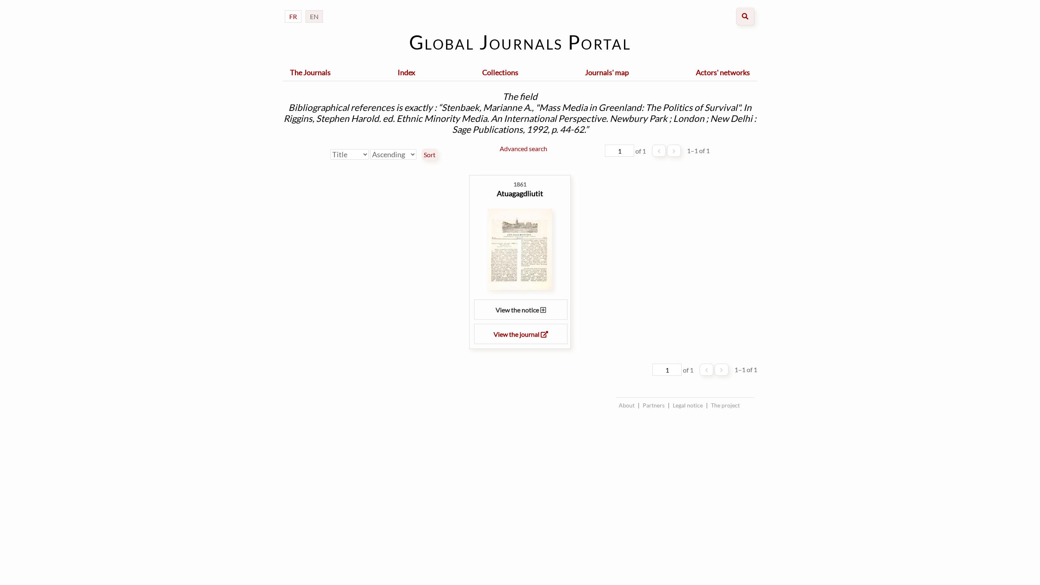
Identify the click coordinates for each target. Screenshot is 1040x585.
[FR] (293, 8)
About (627, 405)
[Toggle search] (745, 16)
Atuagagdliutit (520, 193)
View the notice (518, 310)
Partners (654, 405)
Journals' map (607, 72)
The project (725, 405)
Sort (430, 155)
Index (406, 72)
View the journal (517, 334)
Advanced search (523, 148)
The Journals (310, 72)
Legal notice (688, 405)
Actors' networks (723, 72)
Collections (500, 72)
